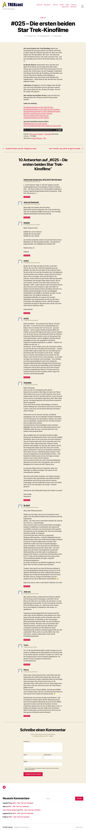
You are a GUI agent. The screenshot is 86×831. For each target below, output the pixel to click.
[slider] (60, 130)
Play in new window (36, 134)
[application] (43, 130)
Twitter (67, 4)
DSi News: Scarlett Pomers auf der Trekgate (38, 114)
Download (48, 134)
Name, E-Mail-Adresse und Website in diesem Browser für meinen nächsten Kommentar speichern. (42, 769)
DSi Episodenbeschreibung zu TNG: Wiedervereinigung (42, 111)
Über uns (55, 4)
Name (25, 754)
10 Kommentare (57, 36)
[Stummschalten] (57, 130)
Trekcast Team (32, 36)
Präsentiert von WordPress (21, 827)
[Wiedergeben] (25, 130)
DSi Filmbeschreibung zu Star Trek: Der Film (38, 107)
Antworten (27, 196)
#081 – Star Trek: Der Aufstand (22, 803)
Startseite (39, 4)
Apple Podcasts (37, 138)
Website (25, 761)
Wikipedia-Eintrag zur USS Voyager (35, 124)
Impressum (73, 6)
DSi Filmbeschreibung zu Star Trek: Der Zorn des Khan (42, 109)
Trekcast (43, 17)
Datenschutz (65, 6)
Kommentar (27, 741)
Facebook (73, 4)
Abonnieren (47, 4)
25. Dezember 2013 (45, 36)
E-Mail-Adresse (48, 754)
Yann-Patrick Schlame (10, 810)
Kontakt (62, 4)
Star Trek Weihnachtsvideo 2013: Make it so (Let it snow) (42, 126)
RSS (44, 138)
